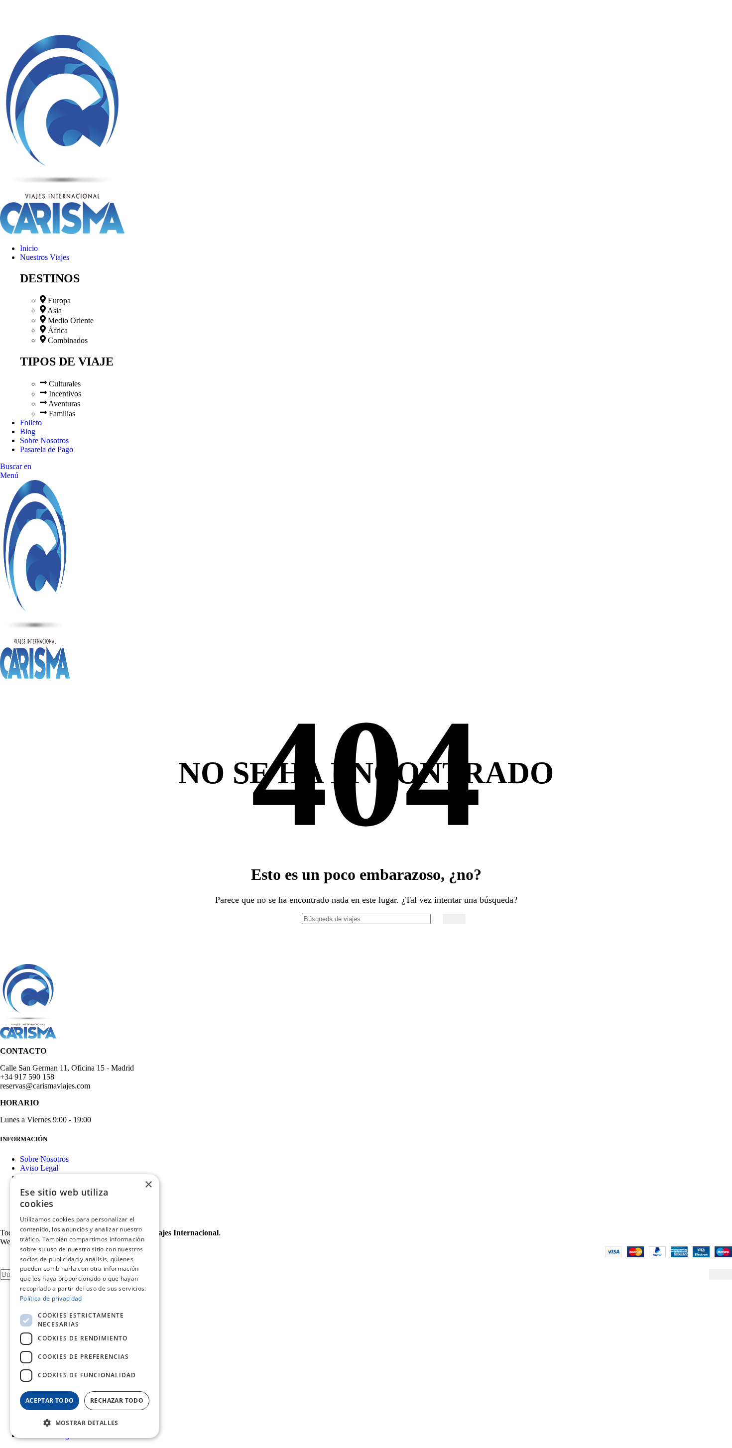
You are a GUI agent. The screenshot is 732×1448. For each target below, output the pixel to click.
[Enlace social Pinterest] (28, 15)
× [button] (148, 1185)
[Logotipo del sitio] (62, 231)
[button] (84, 1422)
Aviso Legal (39, 1168)
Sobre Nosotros (44, 1159)
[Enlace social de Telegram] (51, 15)
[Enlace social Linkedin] (40, 15)
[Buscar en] (454, 919)
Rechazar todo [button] (116, 1400)
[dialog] (84, 1306)
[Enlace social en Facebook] (5, 15)
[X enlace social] (17, 15)
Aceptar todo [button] (49, 1400)
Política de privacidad (51, 1298)
